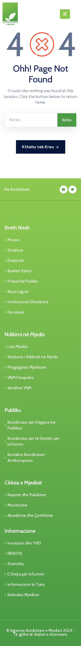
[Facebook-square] (64, 189)
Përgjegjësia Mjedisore (26, 367)
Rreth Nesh (17, 227)
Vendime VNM (19, 388)
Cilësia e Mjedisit (23, 482)
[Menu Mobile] (65, 14)
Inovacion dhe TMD (24, 543)
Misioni (13, 240)
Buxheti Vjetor (19, 271)
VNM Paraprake (20, 377)
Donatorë (15, 312)
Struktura (15, 250)
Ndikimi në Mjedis (24, 334)
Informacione (19, 531)
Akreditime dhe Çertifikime (30, 515)
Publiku (12, 410)
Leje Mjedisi (17, 346)
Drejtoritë (15, 260)
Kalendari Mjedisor (23, 595)
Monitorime (17, 505)
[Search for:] (31, 120)
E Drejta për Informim (25, 574)
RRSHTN (14, 553)
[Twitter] (72, 189)
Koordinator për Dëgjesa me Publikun (31, 425)
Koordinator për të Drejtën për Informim (33, 441)
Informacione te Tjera (26, 584)
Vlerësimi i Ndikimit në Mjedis (32, 357)
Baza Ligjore (17, 291)
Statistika (15, 564)
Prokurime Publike (22, 281)
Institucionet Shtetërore (27, 302)
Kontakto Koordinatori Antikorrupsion (26, 457)
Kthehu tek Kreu (38, 147)
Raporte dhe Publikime (26, 495)
